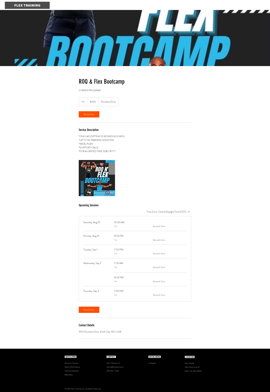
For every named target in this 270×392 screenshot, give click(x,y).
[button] (259, 4)
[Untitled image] (97, 178)
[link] (89, 114)
